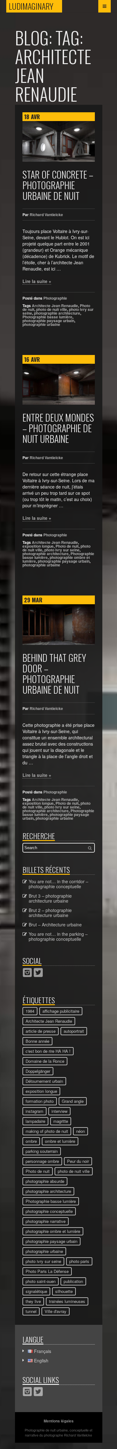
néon (80, 1131)
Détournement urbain (44, 1081)
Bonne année (37, 1041)
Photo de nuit (67, 546)
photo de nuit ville (51, 309)
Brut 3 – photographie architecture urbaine (50, 898)
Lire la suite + (36, 281)
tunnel (31, 1311)
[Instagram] (27, 972)
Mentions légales (59, 1421)
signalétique (36, 1291)
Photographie (55, 298)
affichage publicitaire (60, 1011)
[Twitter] (38, 972)
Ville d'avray (55, 1311)
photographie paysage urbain (48, 320)
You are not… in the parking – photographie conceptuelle (58, 936)
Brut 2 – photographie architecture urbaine (50, 912)
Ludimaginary (35, 6)
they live (33, 1301)
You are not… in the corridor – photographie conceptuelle (58, 883)
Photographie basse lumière (47, 317)
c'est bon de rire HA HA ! (48, 1051)
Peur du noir (78, 1161)
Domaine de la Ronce (45, 1061)
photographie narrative (46, 1221)
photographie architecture (57, 313)
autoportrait (74, 1031)
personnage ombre (42, 1161)
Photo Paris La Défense (47, 1271)
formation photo (40, 1101)
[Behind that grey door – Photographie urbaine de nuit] (58, 624)
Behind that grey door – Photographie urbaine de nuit (54, 674)
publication (73, 1281)
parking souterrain (42, 1151)
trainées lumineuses (67, 1301)
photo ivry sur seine (62, 550)
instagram (34, 1111)
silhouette (64, 1291)
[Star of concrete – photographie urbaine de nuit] (58, 141)
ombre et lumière (60, 1141)
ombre (31, 1141)
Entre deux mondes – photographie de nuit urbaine (58, 428)
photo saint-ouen (41, 1281)
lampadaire (35, 1121)
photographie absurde (45, 1181)
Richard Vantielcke (46, 214)
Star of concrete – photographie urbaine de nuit (57, 185)
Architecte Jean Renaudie (55, 305)
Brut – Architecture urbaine (55, 924)
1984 (30, 1011)
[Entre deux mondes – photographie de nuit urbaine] (58, 384)
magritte (60, 1121)
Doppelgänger (38, 1071)
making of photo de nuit (47, 1131)
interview (59, 1111)
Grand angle (73, 1101)
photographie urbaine (41, 324)
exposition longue (38, 546)
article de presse (41, 1031)
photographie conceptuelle (49, 1211)
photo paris (79, 1261)
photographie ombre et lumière (53, 1231)
